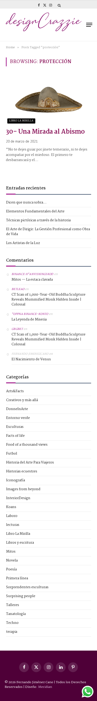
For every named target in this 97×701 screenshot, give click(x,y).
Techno (12, 623)
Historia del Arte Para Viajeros (30, 462)
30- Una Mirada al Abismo (45, 132)
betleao (18, 289)
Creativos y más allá (22, 400)
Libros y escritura (20, 542)
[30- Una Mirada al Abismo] (48, 100)
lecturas (12, 525)
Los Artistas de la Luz (23, 243)
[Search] (59, 5)
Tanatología (16, 614)
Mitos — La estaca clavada (32, 279)
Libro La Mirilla (21, 121)
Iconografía (15, 480)
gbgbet (17, 329)
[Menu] (89, 24)
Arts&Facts (15, 391)
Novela (12, 560)
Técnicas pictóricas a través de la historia (38, 220)
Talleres (12, 605)
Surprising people (20, 596)
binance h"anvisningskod (32, 274)
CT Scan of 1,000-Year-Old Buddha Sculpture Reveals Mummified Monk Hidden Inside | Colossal (48, 299)
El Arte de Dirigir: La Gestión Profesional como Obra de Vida (48, 231)
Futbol (11, 453)
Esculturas (15, 427)
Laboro (11, 516)
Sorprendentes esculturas (27, 587)
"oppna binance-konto (30, 314)
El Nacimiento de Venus (31, 359)
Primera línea (17, 578)
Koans (11, 507)
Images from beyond (23, 489)
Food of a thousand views (27, 444)
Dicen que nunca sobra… (26, 202)
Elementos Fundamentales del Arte (35, 211)
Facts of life (15, 435)
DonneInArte (17, 409)
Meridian (45, 687)
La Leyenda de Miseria (29, 319)
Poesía (11, 569)
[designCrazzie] (44, 24)
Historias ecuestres (21, 471)
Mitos (11, 551)
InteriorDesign (18, 498)
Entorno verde (18, 418)
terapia (11, 631)
